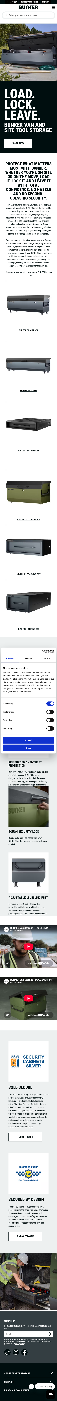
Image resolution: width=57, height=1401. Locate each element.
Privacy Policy (19, 1344)
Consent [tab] (10, 659)
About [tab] (47, 659)
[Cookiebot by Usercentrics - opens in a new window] (42, 651)
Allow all (28, 740)
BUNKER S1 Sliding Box (29, 629)
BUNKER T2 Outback (28, 330)
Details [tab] (28, 659)
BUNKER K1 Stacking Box (28, 574)
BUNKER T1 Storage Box (28, 519)
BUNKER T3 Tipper (28, 390)
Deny (28, 748)
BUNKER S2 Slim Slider (28, 450)
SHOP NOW (18, 143)
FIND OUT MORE (25, 1137)
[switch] (50, 712)
